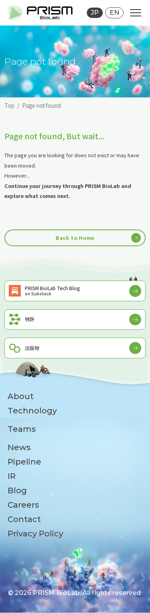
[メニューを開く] (136, 13)
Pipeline (24, 462)
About (21, 396)
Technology (32, 410)
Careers (23, 505)
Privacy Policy (35, 533)
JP (95, 12)
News (19, 447)
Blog (17, 490)
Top (9, 105)
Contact (24, 519)
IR (12, 476)
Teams (22, 429)
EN (114, 12)
